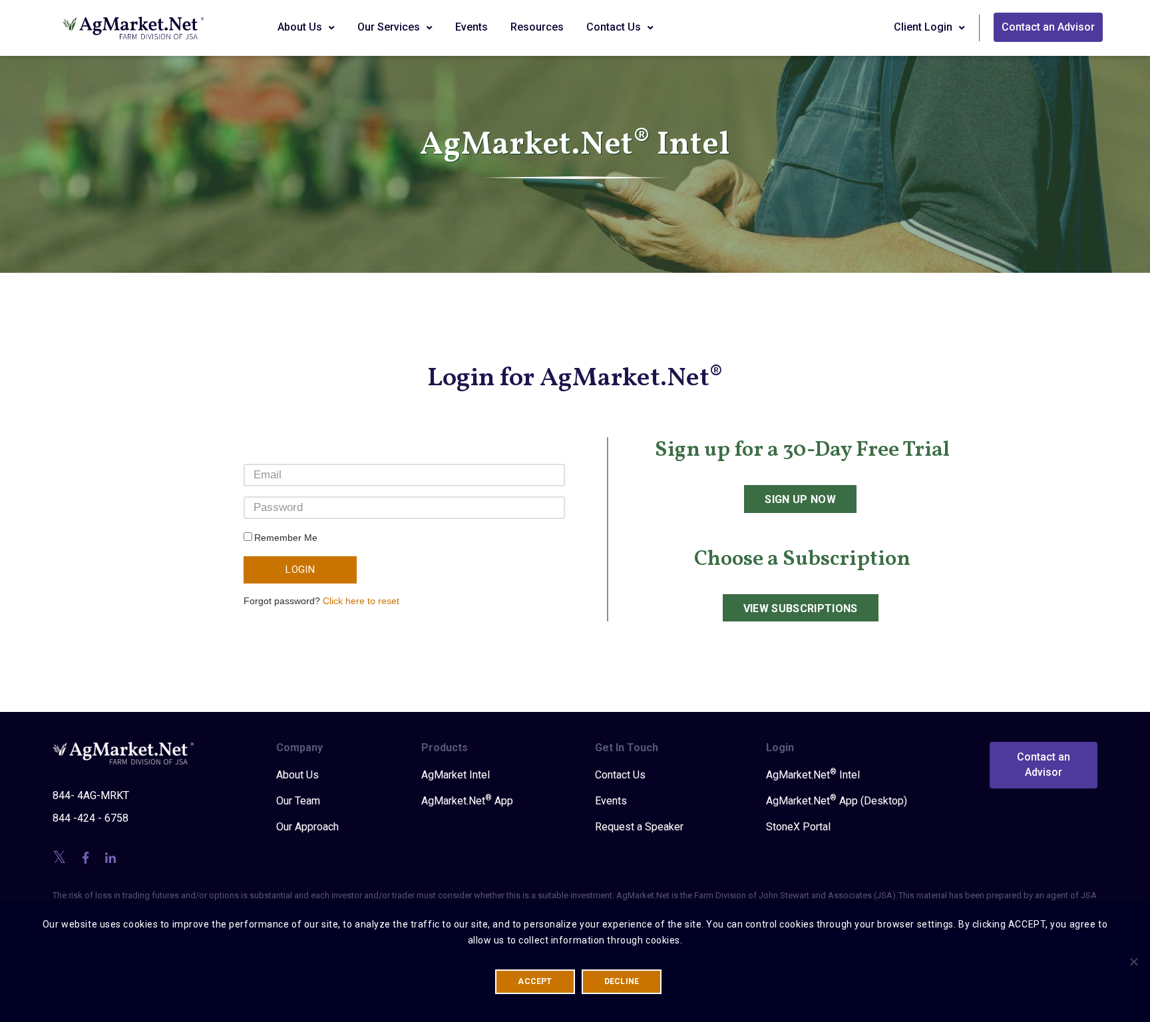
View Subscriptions (800, 608)
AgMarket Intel (455, 774)
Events (471, 27)
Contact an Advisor (1048, 27)
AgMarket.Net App (467, 800)
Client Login (924, 27)
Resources (537, 27)
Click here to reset (361, 601)
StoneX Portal (798, 826)
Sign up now (800, 499)
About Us (301, 27)
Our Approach (307, 826)
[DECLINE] (1133, 961)
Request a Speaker (639, 826)
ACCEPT (535, 981)
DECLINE (622, 981)
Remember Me (285, 537)
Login (300, 570)
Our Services (390, 27)
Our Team (298, 800)
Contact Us (615, 27)
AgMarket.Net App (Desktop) (836, 800)
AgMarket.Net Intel (813, 774)
